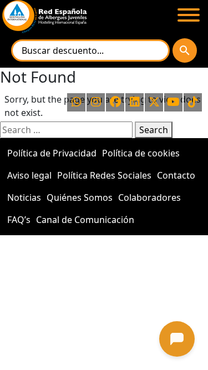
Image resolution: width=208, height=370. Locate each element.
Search (153, 130)
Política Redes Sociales (104, 175)
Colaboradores (149, 197)
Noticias (24, 197)
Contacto (176, 175)
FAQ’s (19, 220)
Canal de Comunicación (85, 220)
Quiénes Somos (80, 197)
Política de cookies (141, 153)
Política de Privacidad (52, 153)
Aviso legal (29, 175)
